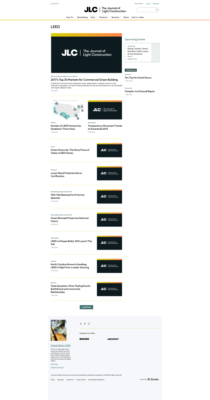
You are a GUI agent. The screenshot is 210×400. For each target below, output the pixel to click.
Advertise (60, 380)
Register (156, 4)
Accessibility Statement (96, 380)
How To (69, 17)
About (53, 380)
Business (115, 17)
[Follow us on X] (81, 323)
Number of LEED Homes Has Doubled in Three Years (66, 127)
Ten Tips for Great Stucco (138, 77)
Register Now (132, 59)
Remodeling (82, 17)
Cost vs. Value (137, 17)
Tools (92, 17)
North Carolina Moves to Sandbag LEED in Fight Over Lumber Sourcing (70, 266)
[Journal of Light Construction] (105, 10)
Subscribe (55, 4)
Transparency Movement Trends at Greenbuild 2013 (105, 127)
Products (103, 17)
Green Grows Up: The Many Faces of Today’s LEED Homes (70, 151)
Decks (126, 17)
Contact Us (70, 380)
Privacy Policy (81, 380)
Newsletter (139, 4)
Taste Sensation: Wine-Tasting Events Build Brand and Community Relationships (70, 289)
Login (148, 4)
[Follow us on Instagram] (89, 323)
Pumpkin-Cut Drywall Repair (140, 91)
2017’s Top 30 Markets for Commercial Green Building (84, 79)
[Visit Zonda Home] (149, 379)
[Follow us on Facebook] (85, 323)
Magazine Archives (57, 367)
